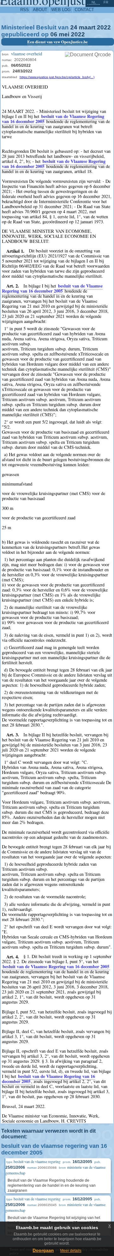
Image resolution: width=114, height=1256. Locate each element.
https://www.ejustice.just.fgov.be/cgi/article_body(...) (57, 77)
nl (94, 2)
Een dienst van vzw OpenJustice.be (57, 42)
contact (84, 9)
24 (73, 27)
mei (64, 34)
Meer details (70, 1250)
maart (87, 27)
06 (53, 34)
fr (106, 2)
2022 (104, 27)
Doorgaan (43, 1250)
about (40, 9)
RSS (24, 9)
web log (61, 9)
